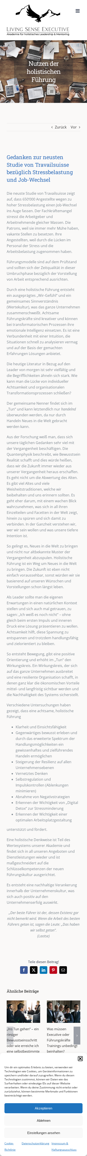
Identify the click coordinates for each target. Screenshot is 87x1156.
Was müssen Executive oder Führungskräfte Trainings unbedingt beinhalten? (62, 1040)
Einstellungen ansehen (43, 1133)
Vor (74, 127)
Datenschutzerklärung (35, 1143)
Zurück (60, 127)
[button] (80, 1058)
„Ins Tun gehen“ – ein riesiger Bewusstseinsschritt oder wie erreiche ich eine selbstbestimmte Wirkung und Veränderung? (23, 1046)
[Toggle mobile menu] (78, 11)
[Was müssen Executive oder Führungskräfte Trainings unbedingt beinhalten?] (63, 1011)
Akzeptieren (43, 1108)
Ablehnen (43, 1120)
